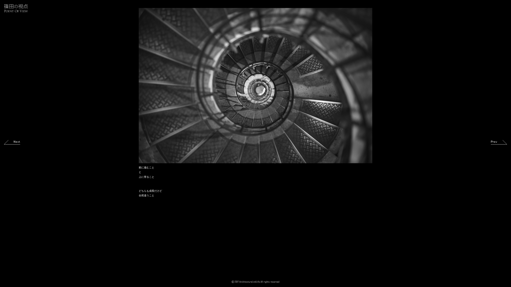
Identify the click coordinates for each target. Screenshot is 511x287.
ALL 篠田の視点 (16, 8)
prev (499, 142)
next (12, 142)
